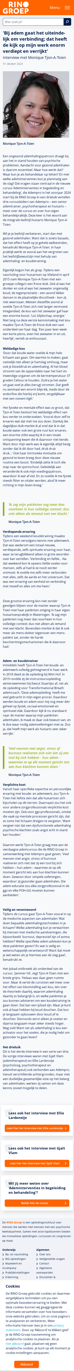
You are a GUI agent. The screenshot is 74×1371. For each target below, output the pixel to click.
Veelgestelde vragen (52, 1259)
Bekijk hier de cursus (34, 1203)
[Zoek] (67, 22)
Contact (44, 1263)
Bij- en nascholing (16, 1254)
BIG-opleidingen (15, 1259)
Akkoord (26, 1364)
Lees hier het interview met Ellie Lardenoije (35, 1128)
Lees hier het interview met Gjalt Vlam (35, 1163)
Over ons (45, 1254)
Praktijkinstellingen (17, 1272)
